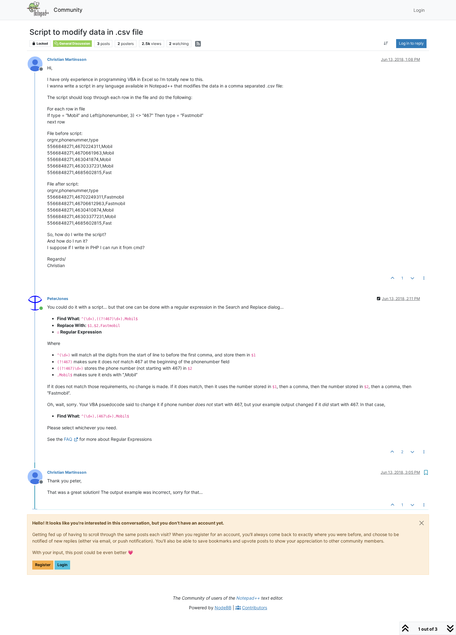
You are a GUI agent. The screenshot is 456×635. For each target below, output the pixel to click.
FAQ (68, 439)
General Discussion (74, 44)
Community (68, 10)
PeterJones (57, 298)
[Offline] (37, 63)
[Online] (37, 302)
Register (43, 564)
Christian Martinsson (67, 59)
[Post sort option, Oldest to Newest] (386, 43)
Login (62, 564)
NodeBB (223, 607)
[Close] (421, 523)
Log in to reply (411, 43)
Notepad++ (248, 598)
